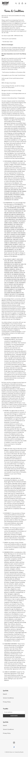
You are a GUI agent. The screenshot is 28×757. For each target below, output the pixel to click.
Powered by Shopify (19, 752)
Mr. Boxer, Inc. (11, 752)
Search (5, 694)
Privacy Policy (7, 702)
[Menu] (25, 3)
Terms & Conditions (8, 698)
